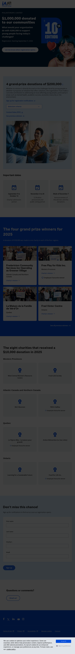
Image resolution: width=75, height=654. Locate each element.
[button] (63, 646)
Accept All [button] (63, 641)
